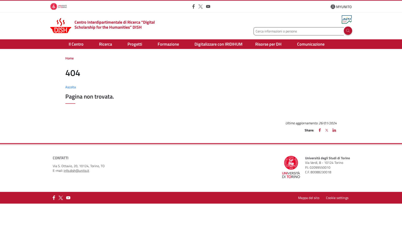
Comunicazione (311, 44)
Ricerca (105, 44)
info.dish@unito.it (76, 170)
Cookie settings (337, 197)
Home (69, 58)
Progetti (135, 44)
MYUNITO (344, 6)
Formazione (168, 44)
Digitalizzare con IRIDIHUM (218, 44)
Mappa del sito (308, 197)
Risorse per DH (268, 44)
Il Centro (76, 44)
